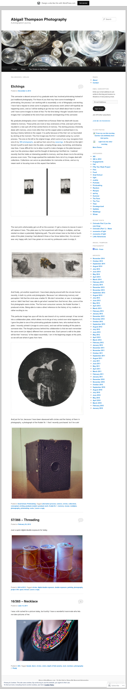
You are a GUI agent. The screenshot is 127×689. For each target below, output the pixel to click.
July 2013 (96, 298)
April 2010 (96, 400)
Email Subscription (101, 89)
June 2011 (96, 363)
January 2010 (98, 408)
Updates (96, 209)
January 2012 (98, 345)
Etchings (17, 86)
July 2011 (96, 361)
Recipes (96, 190)
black (34, 666)
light (94, 177)
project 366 (15, 589)
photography (15, 508)
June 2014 (96, 271)
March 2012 (97, 340)
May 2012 (96, 334)
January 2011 (98, 376)
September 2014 (99, 263)
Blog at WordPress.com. (47, 680)
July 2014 (96, 269)
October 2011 (98, 353)
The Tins (96, 201)
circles (65, 504)
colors (44, 666)
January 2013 (98, 313)
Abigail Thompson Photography (39, 19)
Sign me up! (99, 109)
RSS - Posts (99, 249)
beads (29, 666)
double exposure (61, 587)
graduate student (31, 506)
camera (59, 504)
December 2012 (98, 316)
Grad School (22, 504)
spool (21, 589)
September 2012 (99, 324)
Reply (14, 668)
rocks (32, 508)
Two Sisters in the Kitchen (38, 69)
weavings (59, 142)
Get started (83, 3)
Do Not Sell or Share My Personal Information (72, 680)
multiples (73, 506)
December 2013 (98, 287)
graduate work (43, 506)
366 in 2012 (22, 587)
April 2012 (96, 337)
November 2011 (99, 350)
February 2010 (98, 405)
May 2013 (96, 303)
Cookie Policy (49, 685)
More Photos (97, 147)
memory (61, 506)
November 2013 (99, 290)
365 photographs (26, 142)
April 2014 (96, 277)
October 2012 (98, 321)
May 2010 (96, 397)
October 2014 (98, 261)
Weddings (96, 211)
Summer (96, 196)
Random (96, 188)
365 (19, 666)
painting (70, 587)
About (23, 69)
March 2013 (97, 308)
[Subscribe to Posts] (94, 249)
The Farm (96, 198)
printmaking (25, 508)
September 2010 (99, 387)
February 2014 (98, 282)
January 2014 (98, 284)
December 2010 (98, 379)
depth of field (51, 666)
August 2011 (97, 358)
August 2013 (97, 295)
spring (95, 193)
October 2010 (98, 384)
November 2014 (99, 258)
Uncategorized (98, 206)
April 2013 (96, 305)
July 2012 (96, 329)
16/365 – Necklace (24, 601)
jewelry (59, 666)
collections (72, 504)
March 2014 (97, 279)
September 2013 (99, 292)
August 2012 (97, 326)
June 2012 (96, 332)
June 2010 (96, 395)
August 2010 (97, 390)
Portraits (96, 182)
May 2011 (96, 366)
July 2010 (96, 392)
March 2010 (97, 403)
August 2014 (97, 266)
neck (64, 666)
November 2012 (99, 319)
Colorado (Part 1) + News (102, 228)
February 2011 (98, 374)
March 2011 (97, 371)
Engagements (98, 161)
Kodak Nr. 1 (53, 506)
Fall (94, 164)
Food (95, 172)
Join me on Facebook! (101, 121)
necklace (70, 666)
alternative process (49, 504)
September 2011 (99, 355)
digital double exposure (46, 587)
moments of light (99, 231)
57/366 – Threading (25, 519)
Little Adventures (99, 236)
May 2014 (96, 274)
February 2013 (98, 311)
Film (94, 169)
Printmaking (31, 504)
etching (22, 506)
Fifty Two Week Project (101, 167)
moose (67, 506)
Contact (14, 69)
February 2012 (98, 342)
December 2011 (98, 347)
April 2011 (96, 369)
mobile (95, 180)
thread (26, 589)
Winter (95, 214)
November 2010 (99, 382)
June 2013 (96, 300)
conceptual (15, 506)
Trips (95, 203)
